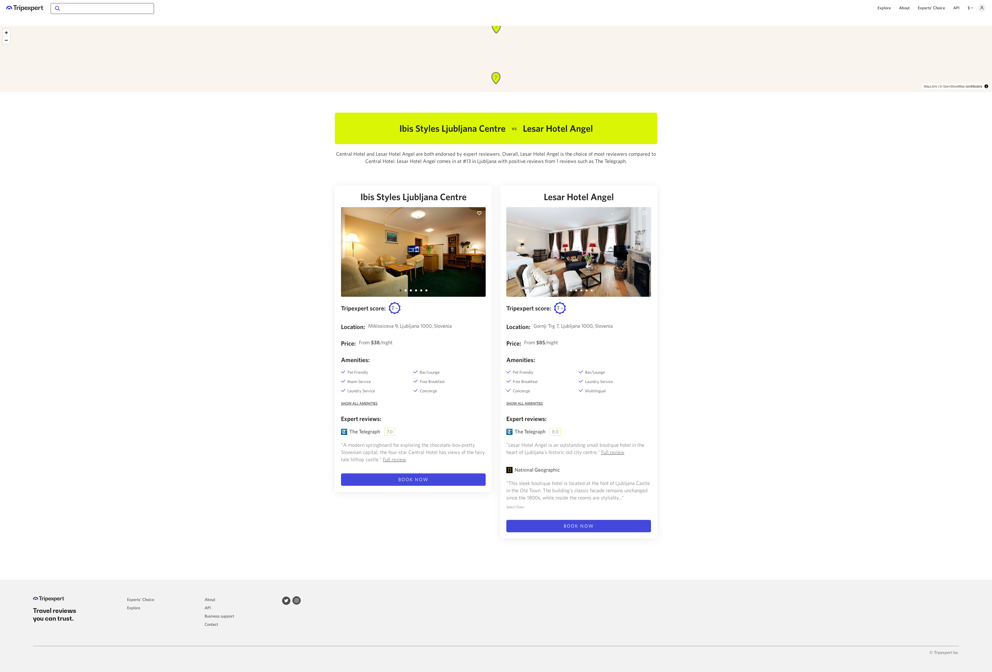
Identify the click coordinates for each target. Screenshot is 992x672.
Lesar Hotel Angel (579, 197)
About (904, 7)
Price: (348, 343)
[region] (496, 59)
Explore (884, 7)
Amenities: (355, 359)
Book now (413, 479)
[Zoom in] (6, 32)
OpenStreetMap (954, 86)
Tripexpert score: (363, 308)
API (956, 7)
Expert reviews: (361, 418)
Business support (219, 616)
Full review (394, 459)
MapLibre (930, 86)
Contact (211, 624)
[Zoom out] (6, 40)
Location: (353, 326)
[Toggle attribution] (986, 86)
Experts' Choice (931, 7)
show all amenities (359, 403)
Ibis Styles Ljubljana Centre (413, 197)
